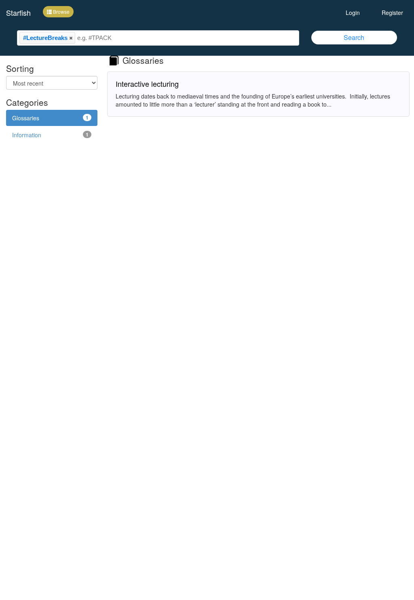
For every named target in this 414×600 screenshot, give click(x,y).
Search (354, 37)
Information (50, 135)
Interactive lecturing (147, 83)
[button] (71, 38)
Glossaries (50, 118)
